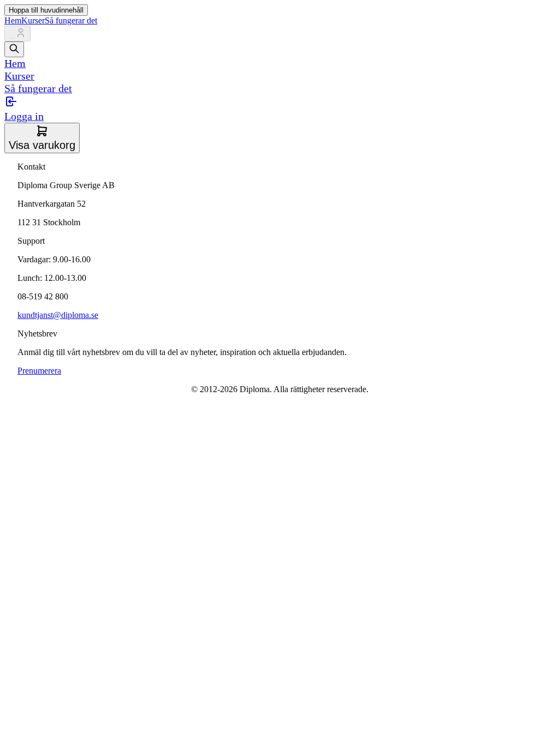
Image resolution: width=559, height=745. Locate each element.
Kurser (33, 20)
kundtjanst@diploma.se (57, 315)
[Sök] (14, 49)
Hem (12, 20)
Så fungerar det (71, 20)
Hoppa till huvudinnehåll (46, 10)
